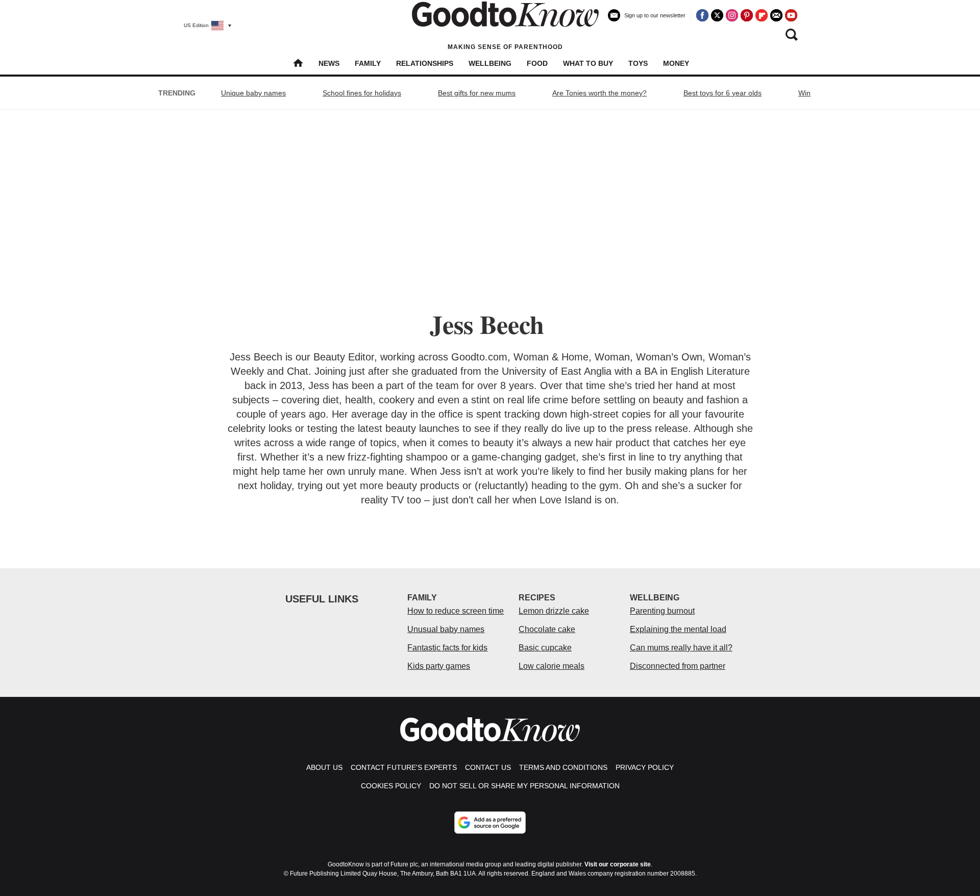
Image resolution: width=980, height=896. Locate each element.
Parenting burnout (662, 611)
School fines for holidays (362, 93)
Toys (638, 63)
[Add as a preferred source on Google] (490, 822)
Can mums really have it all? (681, 647)
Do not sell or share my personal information (524, 786)
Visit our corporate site (617, 864)
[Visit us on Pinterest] (747, 15)
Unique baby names (253, 93)
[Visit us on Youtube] (791, 15)
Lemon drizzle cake (554, 611)
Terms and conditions (563, 767)
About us (324, 767)
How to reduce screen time (455, 611)
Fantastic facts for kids (447, 647)
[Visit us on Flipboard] (761, 15)
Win (804, 93)
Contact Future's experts (404, 767)
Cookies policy (391, 786)
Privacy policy (645, 767)
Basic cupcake (545, 647)
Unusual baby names (445, 629)
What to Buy (588, 63)
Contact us (488, 767)
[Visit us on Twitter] (717, 15)
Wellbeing (490, 63)
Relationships (424, 63)
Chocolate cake (547, 629)
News (328, 63)
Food (537, 63)
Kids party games (438, 666)
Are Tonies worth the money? (599, 93)
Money (676, 63)
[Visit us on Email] (776, 15)
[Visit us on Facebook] (702, 15)
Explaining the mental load (678, 629)
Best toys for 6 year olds (722, 93)
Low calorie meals (551, 666)
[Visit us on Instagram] (732, 15)
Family (368, 63)
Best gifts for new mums (477, 93)
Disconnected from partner (677, 666)
